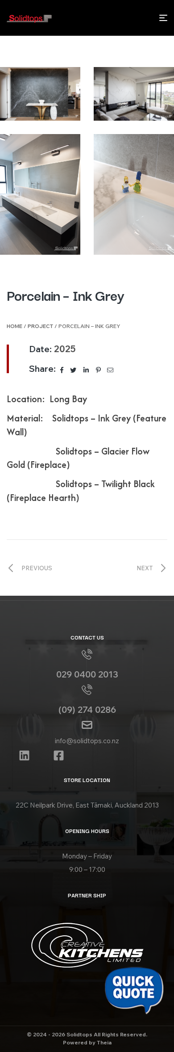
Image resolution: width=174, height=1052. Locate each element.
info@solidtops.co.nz (87, 740)
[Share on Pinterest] (99, 370)
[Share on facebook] (62, 370)
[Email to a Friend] (110, 370)
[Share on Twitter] (74, 370)
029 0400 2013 (87, 674)
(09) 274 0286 (87, 709)
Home (14, 326)
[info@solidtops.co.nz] (87, 725)
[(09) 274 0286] (87, 689)
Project (40, 326)
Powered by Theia (87, 1042)
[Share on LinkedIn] (87, 370)
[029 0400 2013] (87, 654)
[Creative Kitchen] (87, 945)
